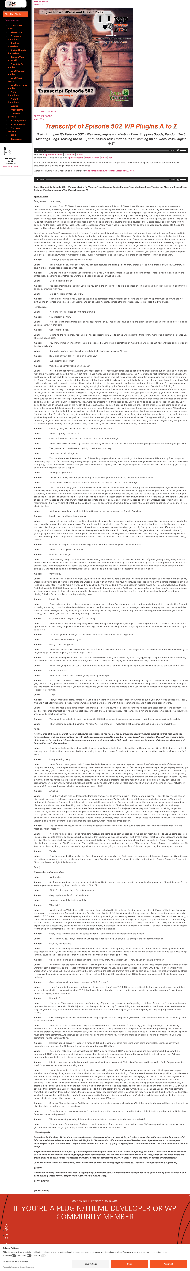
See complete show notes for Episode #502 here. (110, 170)
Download (69, 154)
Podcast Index (92, 157)
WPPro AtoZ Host (10, 166)
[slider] (183, 150)
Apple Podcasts (75, 157)
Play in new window (53, 154)
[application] (111, 150)
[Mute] (177, 150)
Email (104, 157)
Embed (80, 154)
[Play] (37, 150)
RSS (110, 157)
